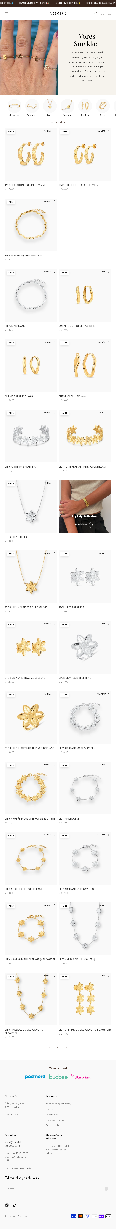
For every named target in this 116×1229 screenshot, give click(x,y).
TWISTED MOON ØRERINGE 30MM (25, 185)
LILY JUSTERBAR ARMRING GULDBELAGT (82, 467)
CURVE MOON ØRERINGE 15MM (77, 326)
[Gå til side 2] (66, 1048)
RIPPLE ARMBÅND (15, 326)
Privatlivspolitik (53, 1125)
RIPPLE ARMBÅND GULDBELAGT (23, 256)
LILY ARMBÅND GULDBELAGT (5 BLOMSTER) (31, 960)
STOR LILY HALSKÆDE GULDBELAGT (26, 608)
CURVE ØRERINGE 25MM (73, 397)
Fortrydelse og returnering (59, 1104)
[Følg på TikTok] (15, 1205)
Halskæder (50, 115)
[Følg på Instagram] (7, 1205)
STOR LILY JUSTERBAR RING (75, 678)
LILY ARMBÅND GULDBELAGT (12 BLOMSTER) (31, 819)
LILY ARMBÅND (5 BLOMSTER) (76, 889)
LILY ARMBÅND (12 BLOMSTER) (77, 748)
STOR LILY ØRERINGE (71, 608)
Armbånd (67, 115)
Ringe (103, 115)
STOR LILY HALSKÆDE (18, 537)
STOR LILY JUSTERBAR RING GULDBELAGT (29, 748)
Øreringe (85, 115)
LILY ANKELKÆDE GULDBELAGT (23, 889)
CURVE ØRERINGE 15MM (19, 397)
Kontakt (50, 1109)
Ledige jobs (52, 1115)
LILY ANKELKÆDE (69, 819)
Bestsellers (32, 115)
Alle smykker (14, 115)
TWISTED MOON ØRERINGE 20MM (78, 185)
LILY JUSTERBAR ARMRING (20, 467)
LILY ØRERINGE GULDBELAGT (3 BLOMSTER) (85, 1030)
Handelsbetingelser (55, 1120)
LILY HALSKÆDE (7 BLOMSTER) (77, 960)
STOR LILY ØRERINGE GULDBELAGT (26, 678)
